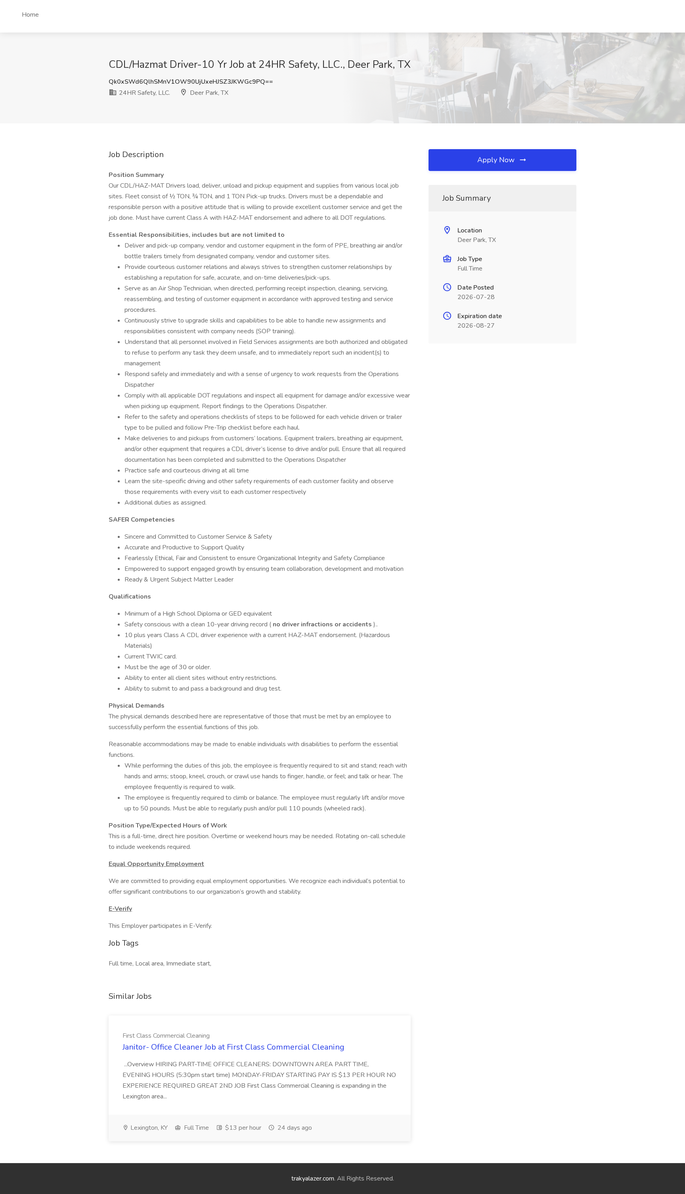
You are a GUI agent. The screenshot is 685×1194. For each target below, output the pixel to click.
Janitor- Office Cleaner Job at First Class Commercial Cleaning (233, 1047)
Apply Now (497, 160)
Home (30, 14)
